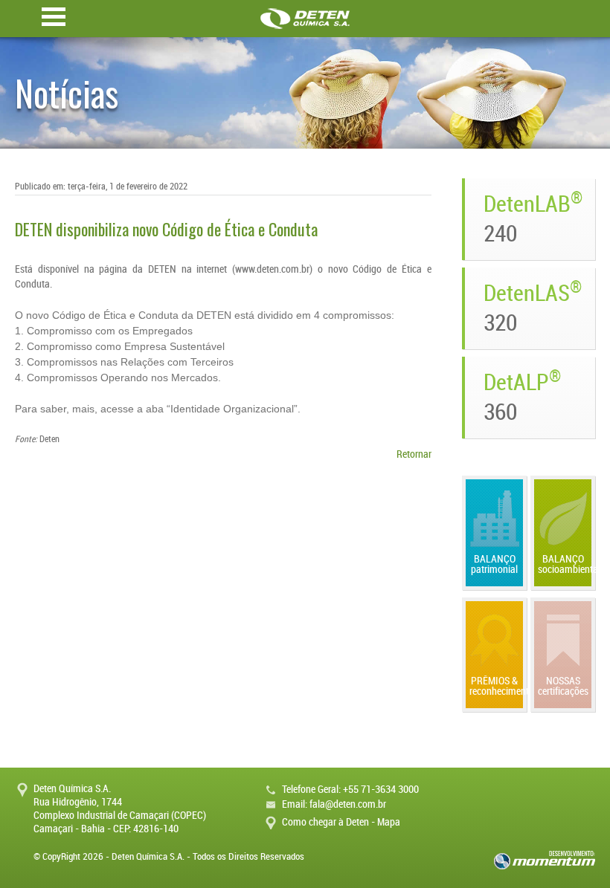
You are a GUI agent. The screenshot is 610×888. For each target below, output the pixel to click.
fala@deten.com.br (347, 804)
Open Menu (53, 16)
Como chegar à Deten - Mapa (341, 822)
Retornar (413, 454)
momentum (544, 860)
